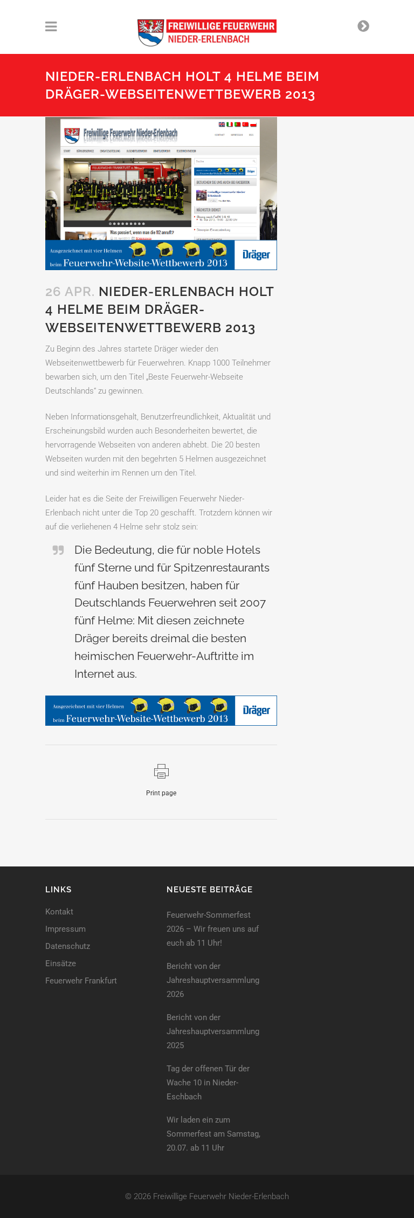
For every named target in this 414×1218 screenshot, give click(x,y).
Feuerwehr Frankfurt (81, 981)
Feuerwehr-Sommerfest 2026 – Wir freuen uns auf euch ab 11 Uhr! (213, 929)
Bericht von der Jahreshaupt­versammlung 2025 (213, 1031)
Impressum (65, 929)
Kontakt (59, 912)
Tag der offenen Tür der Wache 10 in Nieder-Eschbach (208, 1083)
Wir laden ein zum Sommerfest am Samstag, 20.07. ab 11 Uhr (213, 1134)
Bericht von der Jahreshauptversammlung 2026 (213, 980)
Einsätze (60, 964)
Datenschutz (67, 946)
